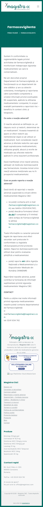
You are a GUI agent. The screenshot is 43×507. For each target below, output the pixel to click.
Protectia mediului (10, 415)
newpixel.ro (26, 503)
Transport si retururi (11, 402)
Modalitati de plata (11, 405)
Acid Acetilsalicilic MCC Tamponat (16, 449)
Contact (7, 423)
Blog (5, 420)
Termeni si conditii (10, 407)
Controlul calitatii (10, 392)
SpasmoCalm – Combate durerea (16, 397)
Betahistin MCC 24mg (12, 451)
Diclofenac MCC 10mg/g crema (15, 441)
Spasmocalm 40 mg (11, 454)
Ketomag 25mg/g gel (11, 436)
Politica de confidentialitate (14, 410)
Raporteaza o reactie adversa (15, 395)
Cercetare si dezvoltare (12, 389)
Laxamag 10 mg (9, 446)
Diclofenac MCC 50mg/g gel (14, 444)
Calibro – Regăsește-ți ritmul (14, 400)
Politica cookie (9, 413)
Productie (7, 418)
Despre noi (8, 387)
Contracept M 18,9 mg (12, 438)
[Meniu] (38, 6)
